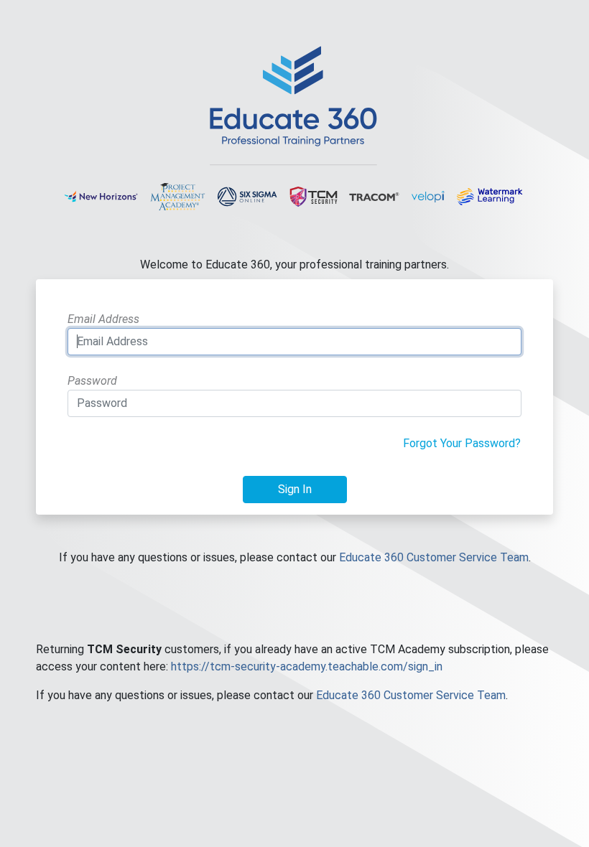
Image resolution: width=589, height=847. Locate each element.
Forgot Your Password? (462, 443)
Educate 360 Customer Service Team (434, 557)
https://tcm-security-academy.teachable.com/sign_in (306, 666)
